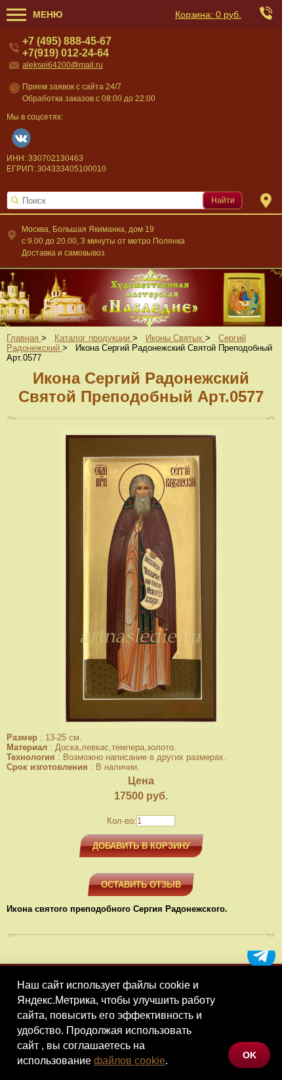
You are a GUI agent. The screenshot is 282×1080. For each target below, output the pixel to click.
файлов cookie (129, 1060)
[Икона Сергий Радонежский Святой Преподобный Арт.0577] (141, 726)
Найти (223, 200)
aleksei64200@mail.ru (62, 65)
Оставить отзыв (141, 884)
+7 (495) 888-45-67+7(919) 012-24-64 (66, 46)
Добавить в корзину (141, 846)
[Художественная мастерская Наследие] (141, 296)
